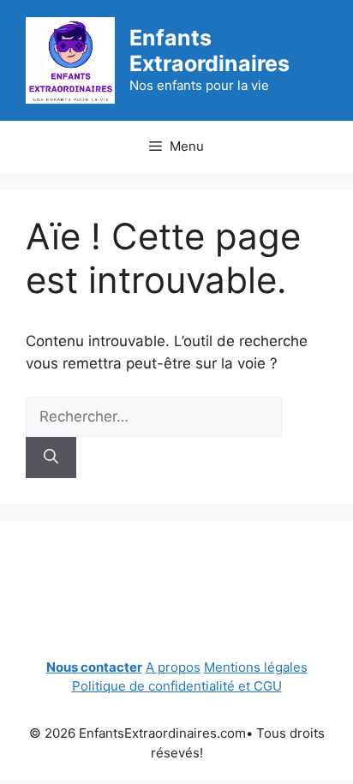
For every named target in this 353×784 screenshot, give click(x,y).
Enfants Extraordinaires (209, 50)
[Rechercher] (51, 457)
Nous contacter (94, 667)
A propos (173, 667)
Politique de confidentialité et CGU (177, 686)
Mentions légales (256, 667)
